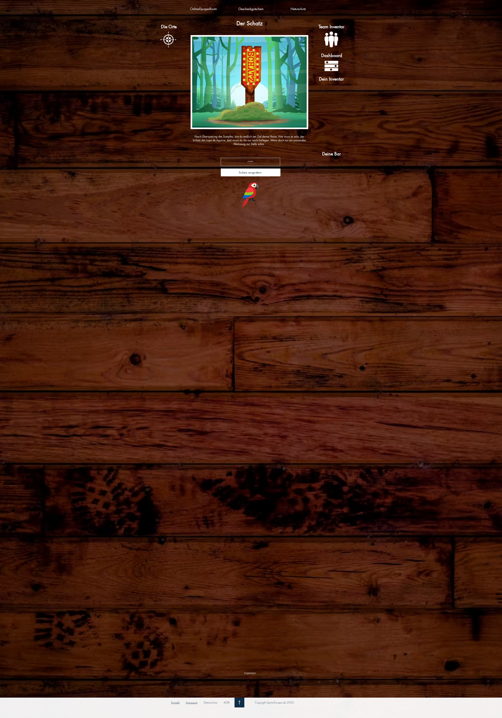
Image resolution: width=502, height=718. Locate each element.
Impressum (191, 702)
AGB (226, 702)
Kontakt (175, 702)
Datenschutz (210, 702)
